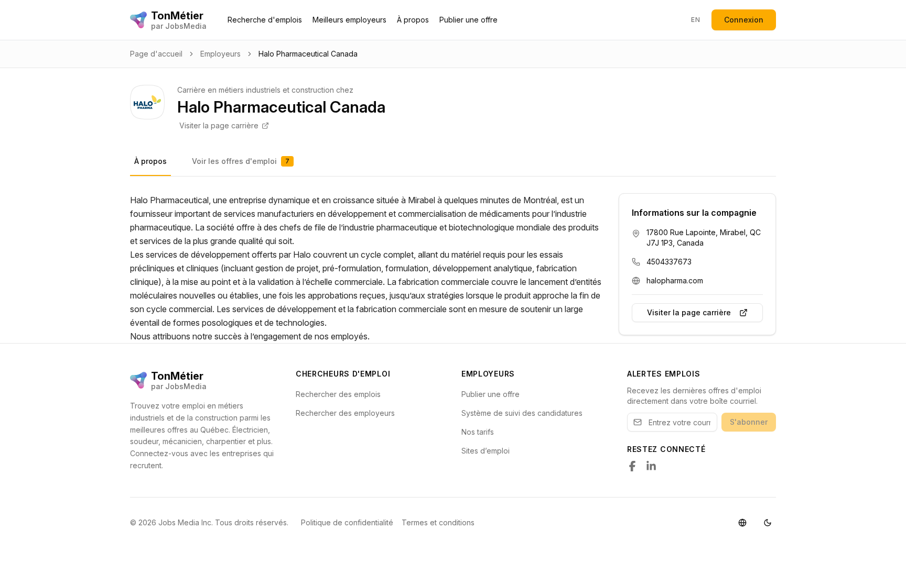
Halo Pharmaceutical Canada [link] (308, 53)
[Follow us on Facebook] (632, 466)
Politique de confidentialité (347, 522)
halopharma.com (674, 280)
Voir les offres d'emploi (240, 161)
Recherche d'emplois (265, 19)
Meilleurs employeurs (349, 19)
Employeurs (220, 53)
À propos (413, 19)
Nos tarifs (477, 431)
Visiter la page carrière (218, 125)
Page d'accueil (156, 53)
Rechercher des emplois (338, 394)
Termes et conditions (438, 522)
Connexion (743, 19)
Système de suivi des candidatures (522, 413)
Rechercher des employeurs (345, 413)
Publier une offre (468, 19)
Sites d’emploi (485, 450)
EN (695, 20)
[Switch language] (742, 522)
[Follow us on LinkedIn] (651, 466)
